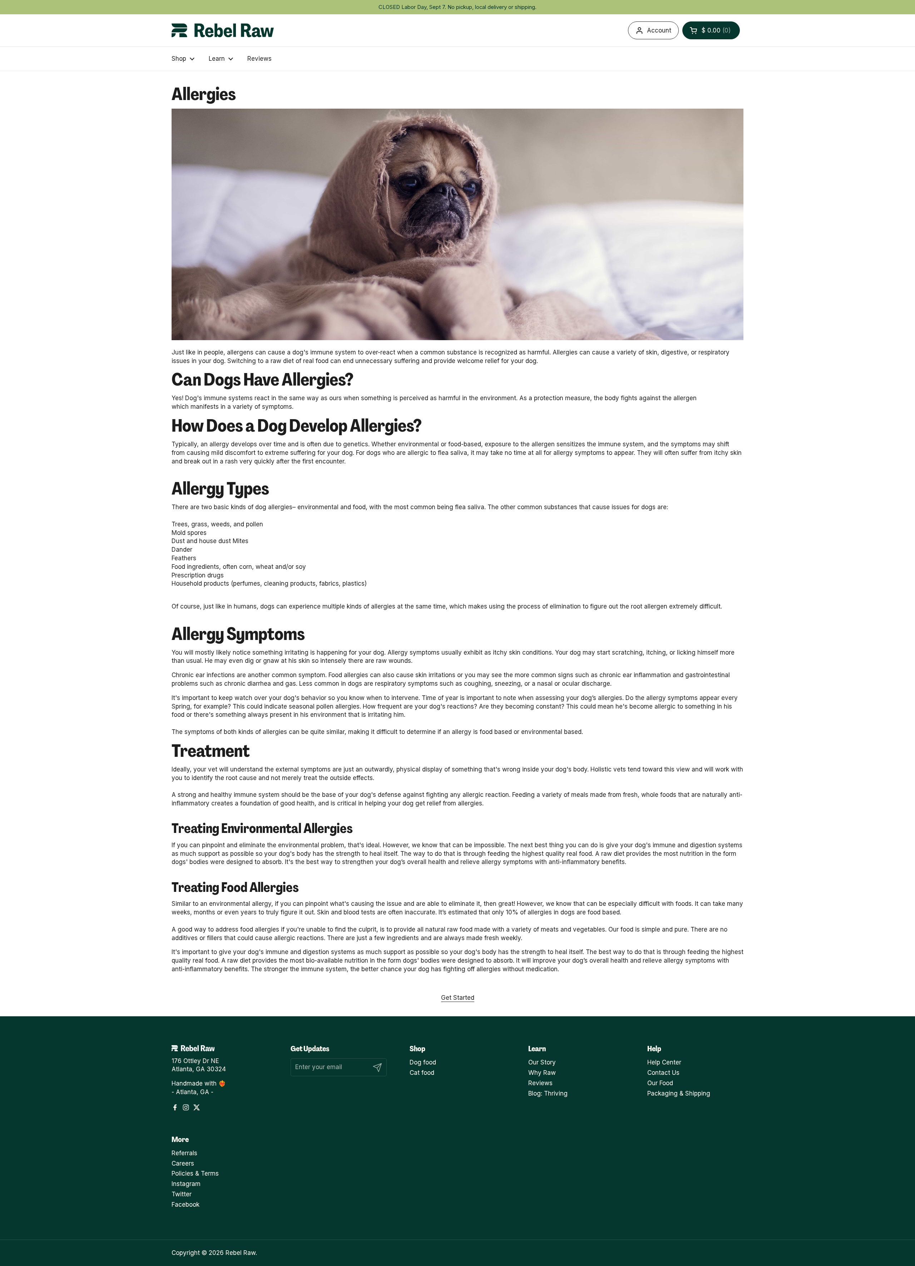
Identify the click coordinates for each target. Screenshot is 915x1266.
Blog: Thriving (548, 1093)
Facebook (185, 1204)
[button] (711, 30)
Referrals (184, 1153)
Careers (183, 1163)
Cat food (422, 1072)
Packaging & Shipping (678, 1093)
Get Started (457, 997)
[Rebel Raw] (223, 30)
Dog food (423, 1062)
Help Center (664, 1062)
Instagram (186, 1183)
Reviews (540, 1083)
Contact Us (663, 1072)
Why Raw (542, 1072)
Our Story (542, 1062)
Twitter (182, 1194)
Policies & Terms (195, 1173)
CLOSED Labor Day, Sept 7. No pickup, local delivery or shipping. (457, 7)
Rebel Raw (241, 1252)
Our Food (660, 1083)
